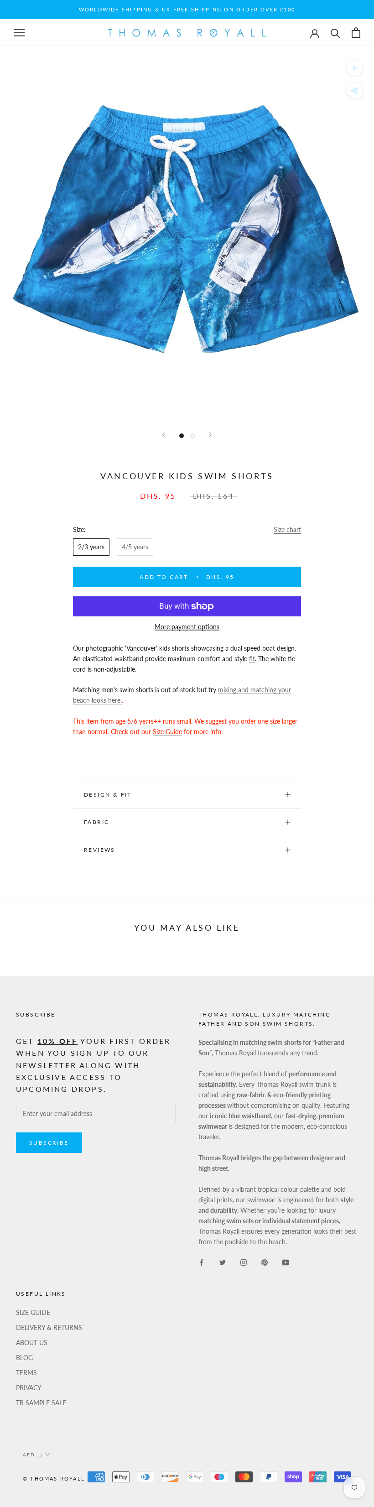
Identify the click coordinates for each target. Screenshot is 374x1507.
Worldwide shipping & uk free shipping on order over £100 (187, 9)
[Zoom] (355, 68)
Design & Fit (109, 794)
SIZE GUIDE (33, 1312)
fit (252, 658)
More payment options (187, 627)
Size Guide (167, 731)
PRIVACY (29, 1388)
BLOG (24, 1357)
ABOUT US (31, 1342)
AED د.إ (32, 1454)
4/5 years (135, 547)
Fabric (96, 822)
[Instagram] (243, 1261)
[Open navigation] (19, 33)
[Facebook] (201, 1261)
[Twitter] (222, 1261)
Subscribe (49, 1142)
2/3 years (91, 547)
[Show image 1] (181, 435)
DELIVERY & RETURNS (49, 1327)
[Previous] (163, 435)
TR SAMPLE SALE (41, 1403)
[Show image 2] (192, 435)
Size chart (287, 529)
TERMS (26, 1373)
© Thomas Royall (54, 1478)
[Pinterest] (264, 1261)
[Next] (210, 435)
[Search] (335, 32)
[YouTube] (285, 1261)
